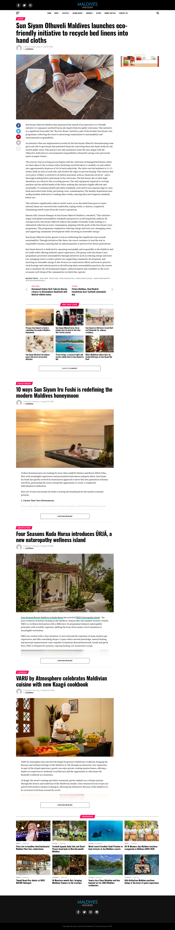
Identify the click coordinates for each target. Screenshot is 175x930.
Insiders (89, 13)
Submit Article (110, 13)
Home (49, 13)
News (56, 13)
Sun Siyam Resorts (102, 278)
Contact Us (123, 13)
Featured (44, 278)
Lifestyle (65, 13)
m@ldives (29, 49)
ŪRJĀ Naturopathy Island (88, 617)
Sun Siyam (54, 278)
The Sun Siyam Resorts (36, 280)
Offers (98, 13)
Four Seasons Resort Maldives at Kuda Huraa (42, 617)
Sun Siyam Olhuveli (85, 278)
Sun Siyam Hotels (67, 278)
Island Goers (77, 13)
